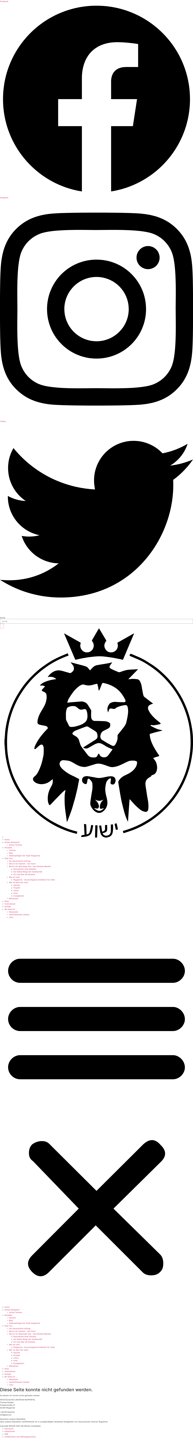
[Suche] (2, 626)
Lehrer (16, 890)
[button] (96, 1112)
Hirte (15, 893)
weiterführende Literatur (19, 914)
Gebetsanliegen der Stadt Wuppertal (24, 856)
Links (11, 917)
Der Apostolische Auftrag (19, 861)
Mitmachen (13, 898)
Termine (12, 850)
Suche (2, 618)
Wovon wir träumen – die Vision (22, 864)
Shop (6, 901)
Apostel (16, 885)
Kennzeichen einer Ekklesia (24, 869)
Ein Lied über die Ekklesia (24, 874)
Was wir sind (14, 877)
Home (6, 839)
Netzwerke (13, 912)
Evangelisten (18, 896)
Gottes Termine (15, 845)
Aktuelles (8, 847)
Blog (11, 853)
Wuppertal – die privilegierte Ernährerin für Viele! (34, 880)
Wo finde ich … (10, 909)
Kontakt (7, 906)
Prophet (16, 888)
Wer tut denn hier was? (18, 882)
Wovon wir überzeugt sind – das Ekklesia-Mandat (30, 866)
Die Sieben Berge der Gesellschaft (27, 872)
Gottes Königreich (12, 842)
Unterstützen (9, 904)
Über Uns (8, 858)
